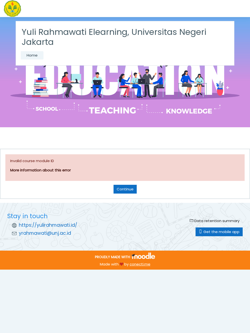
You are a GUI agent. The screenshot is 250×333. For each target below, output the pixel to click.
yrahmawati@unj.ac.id (45, 233)
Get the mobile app (221, 231)
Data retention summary (216, 220)
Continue (125, 189)
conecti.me (140, 264)
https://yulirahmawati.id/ (48, 225)
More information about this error (40, 170)
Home (32, 55)
